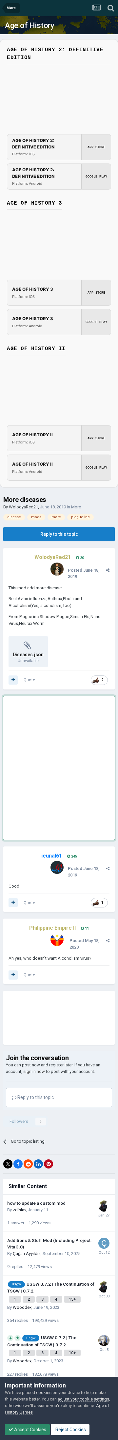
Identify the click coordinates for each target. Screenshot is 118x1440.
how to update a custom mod (36, 1203)
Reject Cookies (70, 1429)
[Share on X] (7, 1164)
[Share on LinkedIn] (38, 1164)
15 (71, 1299)
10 (71, 1353)
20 (81, 558)
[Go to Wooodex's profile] (103, 1340)
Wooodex (22, 1307)
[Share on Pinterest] (48, 1164)
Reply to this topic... (36, 1097)
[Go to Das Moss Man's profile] (103, 1206)
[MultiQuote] (13, 680)
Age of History (29, 25)
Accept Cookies (29, 1429)
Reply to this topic (59, 534)
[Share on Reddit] (28, 1164)
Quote (29, 679)
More (76, 506)
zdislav (19, 1209)
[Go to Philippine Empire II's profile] (57, 939)
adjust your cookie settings (83, 1399)
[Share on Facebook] (18, 1164)
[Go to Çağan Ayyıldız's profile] (103, 1243)
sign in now (34, 1071)
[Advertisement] (59, 760)
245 (73, 856)
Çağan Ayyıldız (27, 1253)
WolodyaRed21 (23, 506)
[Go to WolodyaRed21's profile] (57, 569)
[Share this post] (107, 570)
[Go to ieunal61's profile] (57, 867)
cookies (43, 1392)
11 (86, 928)
